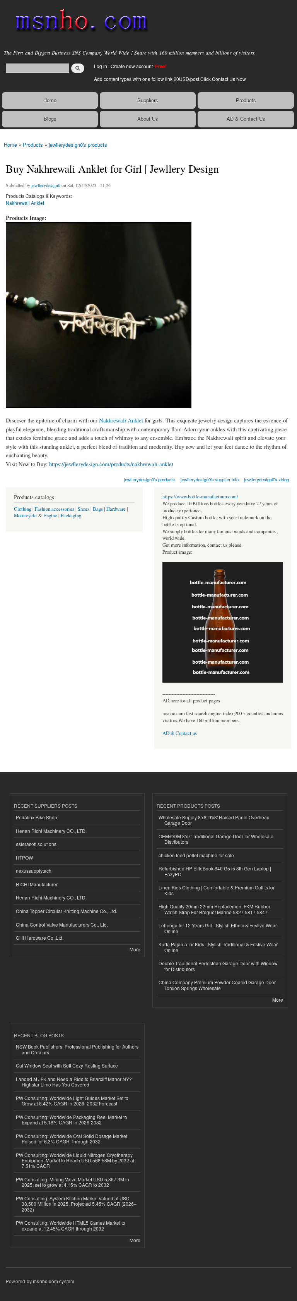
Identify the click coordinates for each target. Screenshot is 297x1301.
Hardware (116, 509)
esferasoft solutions (36, 844)
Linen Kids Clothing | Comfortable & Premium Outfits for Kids (217, 890)
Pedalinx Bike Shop (36, 817)
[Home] (78, 21)
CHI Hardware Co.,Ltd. (39, 937)
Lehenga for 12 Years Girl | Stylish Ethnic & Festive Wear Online (218, 928)
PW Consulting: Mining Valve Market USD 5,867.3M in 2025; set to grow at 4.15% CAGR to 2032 (72, 1182)
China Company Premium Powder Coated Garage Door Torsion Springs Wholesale (217, 985)
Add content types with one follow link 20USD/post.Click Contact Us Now (170, 79)
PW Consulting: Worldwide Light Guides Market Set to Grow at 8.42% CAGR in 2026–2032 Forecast (72, 1101)
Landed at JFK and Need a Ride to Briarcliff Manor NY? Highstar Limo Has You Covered (74, 1082)
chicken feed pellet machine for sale (196, 855)
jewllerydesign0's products (78, 144)
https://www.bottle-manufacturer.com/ (200, 496)
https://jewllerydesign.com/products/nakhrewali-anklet (111, 464)
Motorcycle (25, 515)
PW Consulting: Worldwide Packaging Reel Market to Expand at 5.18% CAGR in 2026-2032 (71, 1120)
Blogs (50, 118)
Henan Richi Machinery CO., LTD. (51, 830)
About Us (147, 118)
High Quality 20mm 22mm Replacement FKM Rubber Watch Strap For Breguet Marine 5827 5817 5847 (214, 909)
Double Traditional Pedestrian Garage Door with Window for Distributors (218, 966)
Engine (50, 515)
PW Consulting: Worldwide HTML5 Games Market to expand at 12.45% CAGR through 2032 (70, 1225)
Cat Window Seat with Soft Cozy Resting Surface (67, 1065)
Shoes (83, 509)
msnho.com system (53, 1281)
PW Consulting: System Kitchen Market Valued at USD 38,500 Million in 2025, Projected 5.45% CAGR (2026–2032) (76, 1204)
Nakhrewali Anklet (25, 202)
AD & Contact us (179, 733)
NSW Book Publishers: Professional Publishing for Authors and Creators (77, 1049)
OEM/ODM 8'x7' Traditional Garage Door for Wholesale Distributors (216, 839)
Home (49, 100)
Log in (100, 66)
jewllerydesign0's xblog (266, 479)
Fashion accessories (54, 509)
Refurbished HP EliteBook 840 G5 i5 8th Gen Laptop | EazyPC (215, 871)
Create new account (132, 66)
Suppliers (147, 100)
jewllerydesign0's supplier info (210, 479)
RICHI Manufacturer (37, 884)
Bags (98, 509)
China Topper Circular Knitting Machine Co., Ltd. (66, 911)
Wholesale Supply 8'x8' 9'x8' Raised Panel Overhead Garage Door (214, 820)
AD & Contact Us (246, 118)
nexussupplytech (33, 870)
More (135, 949)
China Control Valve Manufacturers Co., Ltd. (62, 924)
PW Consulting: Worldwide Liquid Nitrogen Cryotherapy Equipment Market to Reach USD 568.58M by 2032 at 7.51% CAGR (75, 1160)
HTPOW (24, 857)
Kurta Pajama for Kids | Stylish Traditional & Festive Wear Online (218, 947)
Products (246, 100)
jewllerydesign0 (45, 185)
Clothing (22, 509)
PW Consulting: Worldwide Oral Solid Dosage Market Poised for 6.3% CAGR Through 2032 (71, 1139)
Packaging (71, 515)
